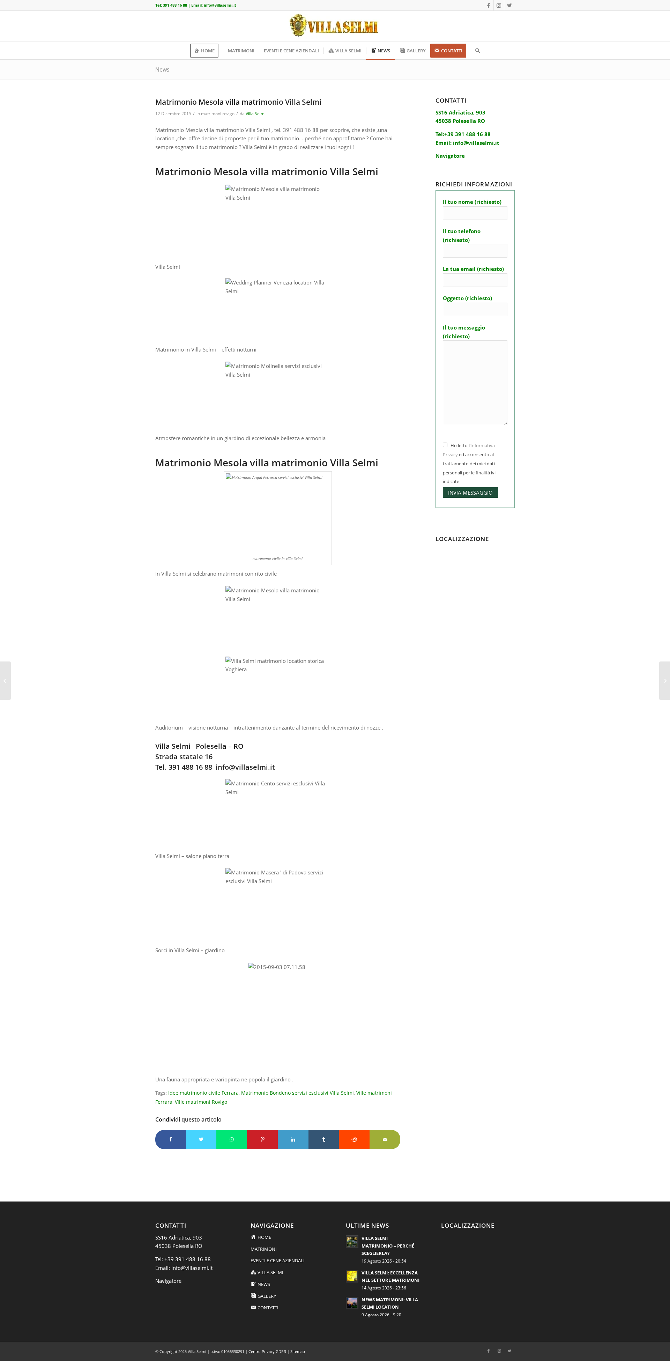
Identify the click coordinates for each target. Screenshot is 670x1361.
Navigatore (168, 1280)
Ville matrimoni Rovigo (201, 1102)
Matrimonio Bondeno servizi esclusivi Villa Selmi (297, 1093)
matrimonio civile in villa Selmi (278, 558)
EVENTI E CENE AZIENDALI (278, 1260)
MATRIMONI (264, 1249)
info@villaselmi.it (220, 5)
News (162, 69)
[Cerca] (475, 50)
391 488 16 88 (175, 5)
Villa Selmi (256, 114)
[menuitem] (206, 50)
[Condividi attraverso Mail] (385, 1139)
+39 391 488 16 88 (187, 1259)
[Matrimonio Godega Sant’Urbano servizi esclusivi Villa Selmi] (5, 680)
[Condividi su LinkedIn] (293, 1139)
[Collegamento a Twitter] (509, 5)
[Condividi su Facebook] (170, 1139)
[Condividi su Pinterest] (262, 1139)
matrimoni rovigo (217, 114)
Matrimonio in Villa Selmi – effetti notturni (205, 349)
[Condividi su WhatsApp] (231, 1139)
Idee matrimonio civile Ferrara (203, 1093)
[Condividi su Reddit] (354, 1139)
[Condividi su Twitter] (201, 1139)
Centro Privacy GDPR (267, 1351)
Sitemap (297, 1351)
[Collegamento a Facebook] (488, 5)
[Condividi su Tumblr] (323, 1139)
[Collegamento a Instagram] (499, 5)
